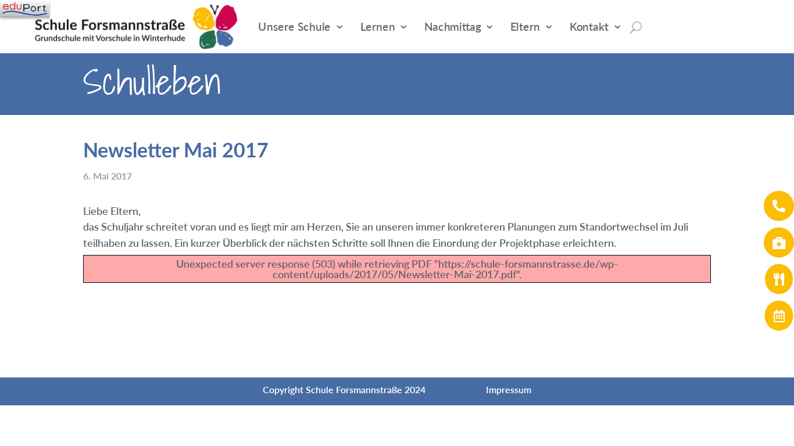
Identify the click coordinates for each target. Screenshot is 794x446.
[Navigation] (24, 8)
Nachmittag (452, 26)
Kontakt (589, 26)
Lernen (377, 26)
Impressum (508, 389)
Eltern (525, 26)
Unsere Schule (294, 26)
